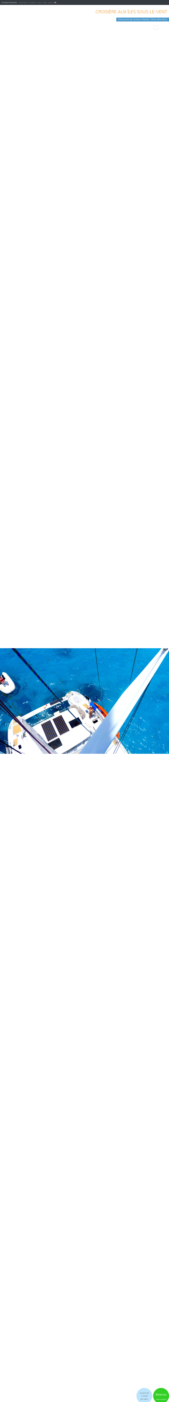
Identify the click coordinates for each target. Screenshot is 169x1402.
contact (50, 2)
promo (40, 2)
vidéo (44, 2)
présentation (23, 2)
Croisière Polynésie (9, 2)
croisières (32, 2)
